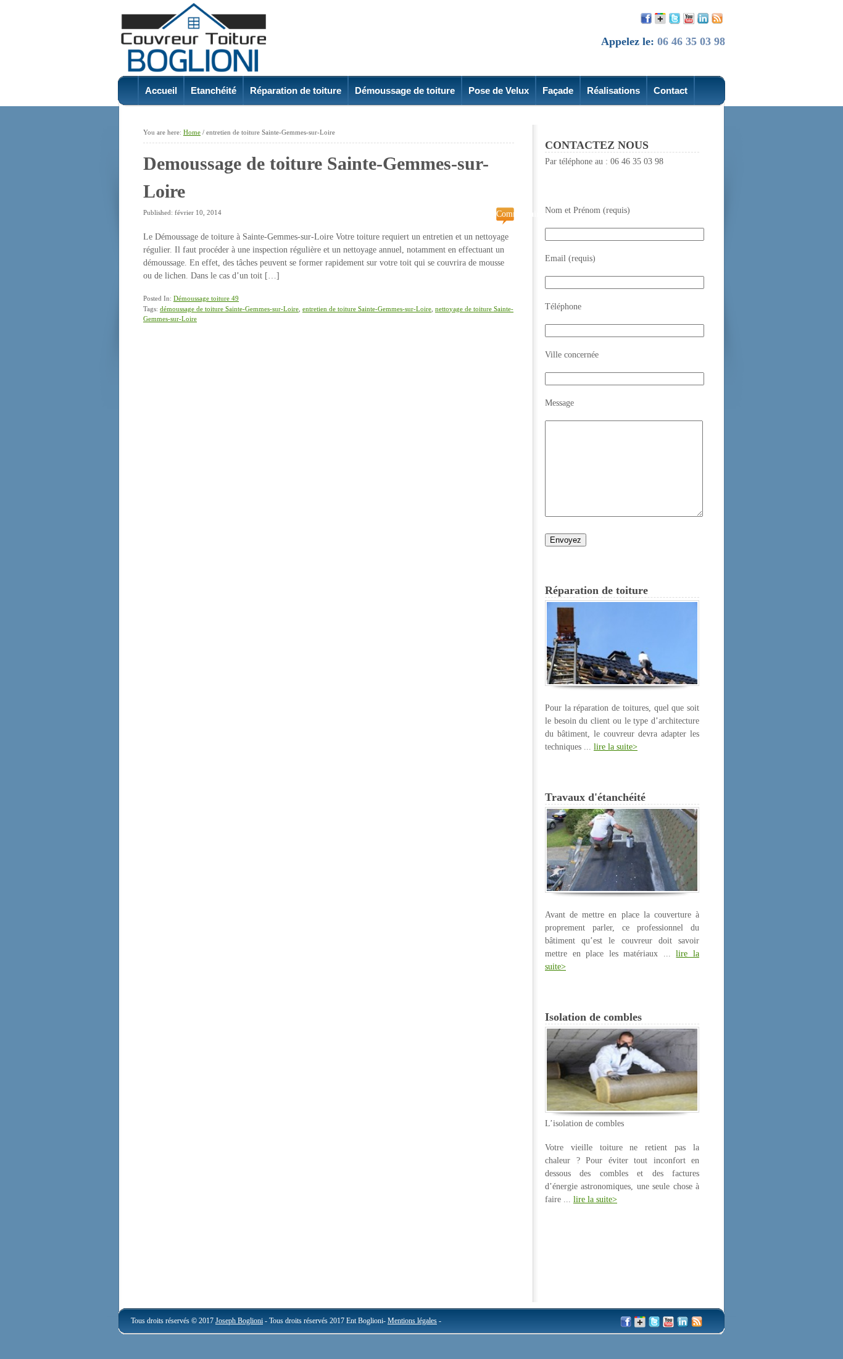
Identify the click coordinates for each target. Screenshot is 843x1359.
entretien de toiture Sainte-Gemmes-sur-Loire (366, 308)
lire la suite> (615, 746)
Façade (557, 90)
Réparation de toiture (295, 90)
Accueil (161, 90)
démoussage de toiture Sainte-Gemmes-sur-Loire (229, 308)
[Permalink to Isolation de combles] (622, 1109)
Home (192, 132)
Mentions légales (412, 1320)
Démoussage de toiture (405, 90)
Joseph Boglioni (239, 1320)
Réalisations (613, 90)
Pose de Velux (498, 90)
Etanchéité (213, 90)
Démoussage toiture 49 (206, 298)
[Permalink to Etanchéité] (622, 890)
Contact (670, 90)
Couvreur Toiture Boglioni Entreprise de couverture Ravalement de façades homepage (201, 36)
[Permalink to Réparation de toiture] (622, 683)
